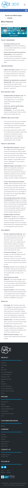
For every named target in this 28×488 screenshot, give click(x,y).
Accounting (4, 365)
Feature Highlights (5, 406)
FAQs (2, 415)
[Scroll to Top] (25, 485)
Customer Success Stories (7, 413)
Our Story (3, 434)
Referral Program (5, 441)
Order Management (6, 374)
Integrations (4, 383)
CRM (2, 367)
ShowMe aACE (4, 401)
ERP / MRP (4, 369)
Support (3, 426)
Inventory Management (6, 372)
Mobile (2, 381)
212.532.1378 (4, 456)
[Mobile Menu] (26, 10)
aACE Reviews (4, 411)
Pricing (2, 393)
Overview (3, 362)
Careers (3, 439)
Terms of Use (4, 446)
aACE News (4, 436)
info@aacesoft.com (5, 454)
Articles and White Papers (7, 409)
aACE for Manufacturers (7, 388)
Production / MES (5, 376)
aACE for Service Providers (7, 391)
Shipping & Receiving (6, 379)
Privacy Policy (4, 443)
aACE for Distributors (6, 386)
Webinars (3, 404)
